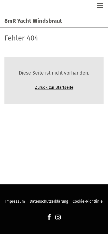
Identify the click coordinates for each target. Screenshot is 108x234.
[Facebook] (49, 218)
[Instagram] (58, 218)
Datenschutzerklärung (49, 201)
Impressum (15, 201)
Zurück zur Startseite (54, 87)
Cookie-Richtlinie (88, 201)
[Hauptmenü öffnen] (100, 5)
